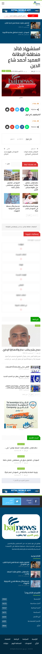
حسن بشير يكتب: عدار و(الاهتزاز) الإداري (21, 350)
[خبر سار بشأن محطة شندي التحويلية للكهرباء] (12, 198)
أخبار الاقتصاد (34, 194)
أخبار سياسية (34, 170)
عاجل (3, 70)
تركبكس (19, 227)
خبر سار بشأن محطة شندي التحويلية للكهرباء (16, 582)
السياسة (36, 612)
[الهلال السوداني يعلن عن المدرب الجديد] (35, 378)
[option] (21, 30)
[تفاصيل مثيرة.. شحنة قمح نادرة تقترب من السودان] (35, 25)
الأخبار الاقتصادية (15, 194)
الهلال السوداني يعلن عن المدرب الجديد (16, 376)
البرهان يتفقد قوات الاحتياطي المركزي (31, 153)
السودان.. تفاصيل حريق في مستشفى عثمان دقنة (21, 460)
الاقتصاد (7, 639)
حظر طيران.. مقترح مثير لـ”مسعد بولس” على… (21, 447)
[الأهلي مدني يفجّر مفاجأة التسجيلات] (35, 369)
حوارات (5, 643)
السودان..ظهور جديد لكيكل (11, 153)
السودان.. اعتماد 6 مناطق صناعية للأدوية (15, 32)
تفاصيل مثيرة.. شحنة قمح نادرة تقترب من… (17, 24)
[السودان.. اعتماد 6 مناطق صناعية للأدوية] (35, 34)
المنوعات (28, 643)
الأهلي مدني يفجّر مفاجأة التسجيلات (17, 366)
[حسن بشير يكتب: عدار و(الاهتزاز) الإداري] (21, 336)
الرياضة (16, 639)
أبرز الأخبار (36, 617)
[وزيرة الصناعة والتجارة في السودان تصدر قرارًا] (30, 198)
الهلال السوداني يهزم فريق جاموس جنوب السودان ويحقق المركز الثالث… (17, 386)
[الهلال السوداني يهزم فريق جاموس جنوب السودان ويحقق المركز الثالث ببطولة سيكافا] (35, 388)
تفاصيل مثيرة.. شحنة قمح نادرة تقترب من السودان (16, 563)
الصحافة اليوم (17, 643)
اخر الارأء (38, 325)
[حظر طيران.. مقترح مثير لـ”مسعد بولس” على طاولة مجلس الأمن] (30, 175)
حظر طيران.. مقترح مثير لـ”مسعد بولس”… (18, 572)
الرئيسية (8, 70)
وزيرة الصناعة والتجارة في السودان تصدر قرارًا (21, 472)
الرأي (38, 626)
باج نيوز (25, 649)
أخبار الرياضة (35, 608)
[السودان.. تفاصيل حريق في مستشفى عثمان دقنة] (12, 175)
